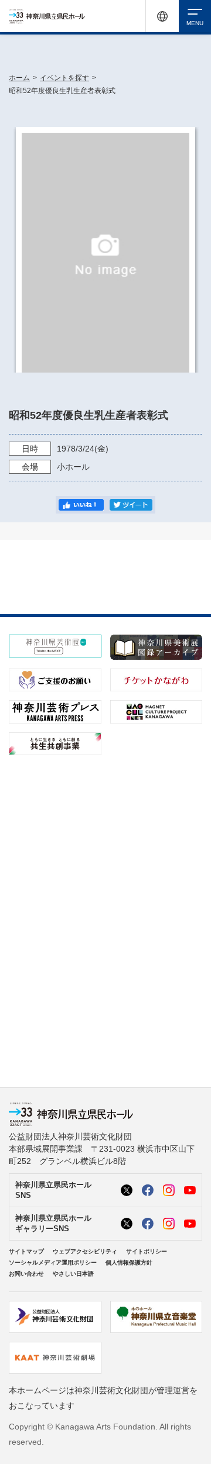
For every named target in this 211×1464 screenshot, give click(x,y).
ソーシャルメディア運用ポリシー (53, 1262)
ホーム (19, 78)
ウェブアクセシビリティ (85, 1251)
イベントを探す (64, 78)
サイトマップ (26, 1251)
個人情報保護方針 (129, 1262)
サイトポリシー (146, 1251)
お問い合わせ (26, 1273)
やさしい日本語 (73, 1273)
